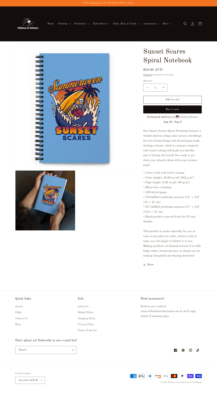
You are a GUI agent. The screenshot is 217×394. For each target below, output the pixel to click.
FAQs (18, 312)
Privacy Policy (86, 324)
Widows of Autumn (176, 382)
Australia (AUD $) (28, 380)
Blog (18, 324)
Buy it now (172, 109)
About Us (83, 306)
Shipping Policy (87, 318)
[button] (64, 23)
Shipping (147, 75)
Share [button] (150, 264)
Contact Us (21, 318)
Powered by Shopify (193, 382)
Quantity (147, 81)
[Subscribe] (72, 350)
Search (19, 306)
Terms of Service (87, 330)
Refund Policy (85, 312)
